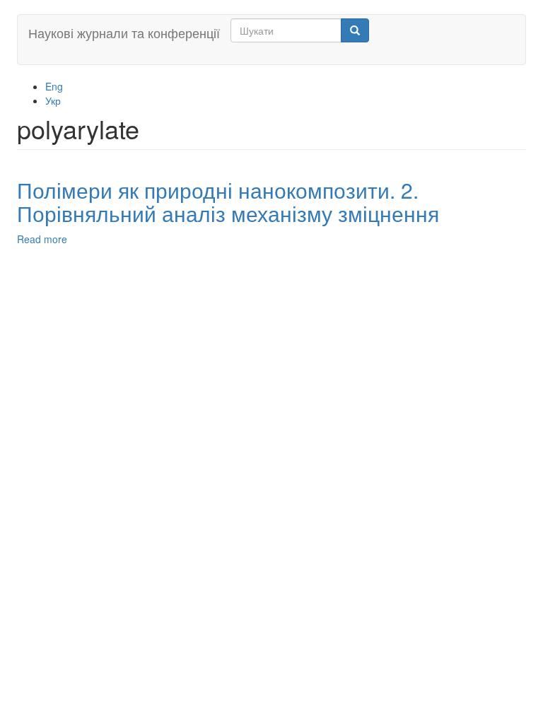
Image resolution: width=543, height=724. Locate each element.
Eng (54, 86)
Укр (53, 100)
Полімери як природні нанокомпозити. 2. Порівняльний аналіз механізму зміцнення (228, 201)
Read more (42, 239)
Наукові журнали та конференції (124, 32)
